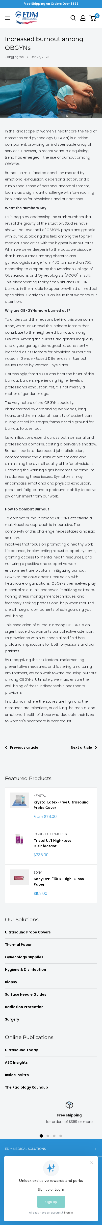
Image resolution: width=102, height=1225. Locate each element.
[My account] (82, 18)
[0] (93, 18)
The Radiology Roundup (26, 1087)
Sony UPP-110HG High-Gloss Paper (59, 881)
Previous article (24, 747)
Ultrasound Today (21, 1049)
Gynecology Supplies (24, 957)
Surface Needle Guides (25, 994)
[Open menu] (7, 18)
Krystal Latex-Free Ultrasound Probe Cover (61, 805)
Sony (38, 872)
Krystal (40, 796)
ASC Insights (16, 1062)
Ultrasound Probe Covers (28, 932)
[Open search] (73, 18)
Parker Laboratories (50, 834)
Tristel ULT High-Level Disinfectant (53, 843)
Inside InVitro (17, 1074)
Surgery (12, 1019)
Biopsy (11, 982)
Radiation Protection (24, 1006)
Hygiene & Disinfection (25, 969)
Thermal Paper (18, 944)
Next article (81, 747)
